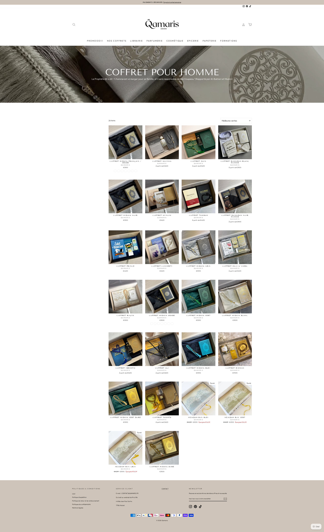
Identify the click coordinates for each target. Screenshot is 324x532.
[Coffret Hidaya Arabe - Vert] (169, 323)
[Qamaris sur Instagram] (190, 506)
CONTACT (165, 489)
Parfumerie (155, 41)
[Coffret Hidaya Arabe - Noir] (151, 323)
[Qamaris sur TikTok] (200, 506)
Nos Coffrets (116, 41)
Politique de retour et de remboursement (85, 501)
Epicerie (193, 41)
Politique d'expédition (79, 497)
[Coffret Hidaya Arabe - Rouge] (172, 323)
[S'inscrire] (225, 498)
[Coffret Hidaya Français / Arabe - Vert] (132, 171)
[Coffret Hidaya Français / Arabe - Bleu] (136, 171)
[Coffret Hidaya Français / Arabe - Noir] (115, 171)
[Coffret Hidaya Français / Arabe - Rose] (122, 171)
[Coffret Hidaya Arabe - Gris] (165, 323)
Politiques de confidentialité (81, 504)
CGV (73, 494)
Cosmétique (174, 41)
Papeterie (210, 41)
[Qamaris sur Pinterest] (195, 506)
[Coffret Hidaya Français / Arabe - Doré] (125, 171)
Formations (228, 41)
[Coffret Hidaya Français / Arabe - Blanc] (118, 171)
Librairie (136, 41)
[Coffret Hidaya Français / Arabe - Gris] (129, 171)
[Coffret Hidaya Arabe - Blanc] (155, 323)
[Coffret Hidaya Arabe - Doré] (162, 323)
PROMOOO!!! (95, 41)
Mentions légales (77, 508)
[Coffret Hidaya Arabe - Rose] (158, 323)
